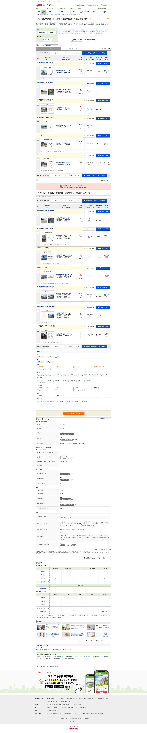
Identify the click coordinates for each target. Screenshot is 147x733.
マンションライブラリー (58, 713)
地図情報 (102, 713)
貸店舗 (58, 366)
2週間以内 (84, 401)
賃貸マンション (69, 704)
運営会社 (87, 718)
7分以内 (64, 380)
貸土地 (77, 366)
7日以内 (76, 401)
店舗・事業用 (88, 656)
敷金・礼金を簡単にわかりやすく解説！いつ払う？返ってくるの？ (102, 627)
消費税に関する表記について (66, 701)
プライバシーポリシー (62, 718)
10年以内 (72, 375)
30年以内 (104, 375)
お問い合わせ (74, 718)
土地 (77, 656)
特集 (47, 713)
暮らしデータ (72, 658)
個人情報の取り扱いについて (52, 701)
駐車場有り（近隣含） (80, 390)
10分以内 (72, 380)
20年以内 (88, 375)
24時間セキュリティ (44, 387)
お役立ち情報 (38, 713)
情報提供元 (94, 698)
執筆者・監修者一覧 (95, 713)
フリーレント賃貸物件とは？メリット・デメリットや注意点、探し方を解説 (102, 635)
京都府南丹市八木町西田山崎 (45, 100)
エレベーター (60, 390)
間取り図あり (39, 649)
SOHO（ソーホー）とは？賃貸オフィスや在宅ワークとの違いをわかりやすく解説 (52, 627)
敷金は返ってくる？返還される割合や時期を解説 (77, 634)
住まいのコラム (86, 713)
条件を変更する (47, 39)
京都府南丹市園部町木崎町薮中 (45, 287)
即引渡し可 (96, 387)
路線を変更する (42, 32)
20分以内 (88, 380)
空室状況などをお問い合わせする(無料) (95, 52)
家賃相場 (64, 658)
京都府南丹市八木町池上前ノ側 (45, 117)
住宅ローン (85, 707)
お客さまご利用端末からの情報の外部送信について (67, 698)
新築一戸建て (61, 656)
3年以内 (57, 375)
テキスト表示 (48, 48)
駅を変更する (52, 32)
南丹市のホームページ (104, 418)
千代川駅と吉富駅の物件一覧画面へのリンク (46, 197)
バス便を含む (42, 382)
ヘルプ (69, 718)
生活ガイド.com (107, 549)
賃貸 (81, 656)
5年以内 (64, 375)
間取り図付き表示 (73, 48)
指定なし (41, 375)
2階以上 (77, 387)
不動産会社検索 (67, 713)
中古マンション (57, 707)
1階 (58, 387)
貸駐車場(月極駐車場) (99, 366)
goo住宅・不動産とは (51, 698)
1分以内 (49, 380)
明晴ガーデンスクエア (43, 247)
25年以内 (96, 375)
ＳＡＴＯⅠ (40, 135)
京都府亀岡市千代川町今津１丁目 (46, 326)
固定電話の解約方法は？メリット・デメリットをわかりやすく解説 (77, 627)
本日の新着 (53, 401)
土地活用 (54, 710)
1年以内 (49, 375)
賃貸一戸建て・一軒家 (60, 704)
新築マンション (50, 707)
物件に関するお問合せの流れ (85, 698)
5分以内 (57, 380)
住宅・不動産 (105, 656)
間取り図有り (42, 395)
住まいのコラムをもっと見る (95, 640)
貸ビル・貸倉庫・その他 (45, 369)
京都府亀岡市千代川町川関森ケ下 (46, 82)
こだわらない (42, 401)
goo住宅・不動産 (39, 698)
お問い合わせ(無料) (103, 63)
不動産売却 (49, 710)
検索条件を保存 (78, 39)
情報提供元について (41, 666)
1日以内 (61, 401)
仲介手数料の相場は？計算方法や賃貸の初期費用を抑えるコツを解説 (52, 635)
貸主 (58, 356)
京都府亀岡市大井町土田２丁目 (45, 228)
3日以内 (68, 401)
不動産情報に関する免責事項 (52, 666)
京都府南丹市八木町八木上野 (45, 62)
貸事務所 (41, 366)
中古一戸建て (70, 656)
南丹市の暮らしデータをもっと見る (95, 558)
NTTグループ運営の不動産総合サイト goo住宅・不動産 (48, 1)
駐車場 (75, 704)
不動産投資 (80, 707)
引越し (50, 713)
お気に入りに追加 (74, 53)
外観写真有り (60, 395)
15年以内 (80, 375)
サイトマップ (81, 718)
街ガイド (80, 713)
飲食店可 (41, 390)
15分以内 (80, 380)
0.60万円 (104, 611)
